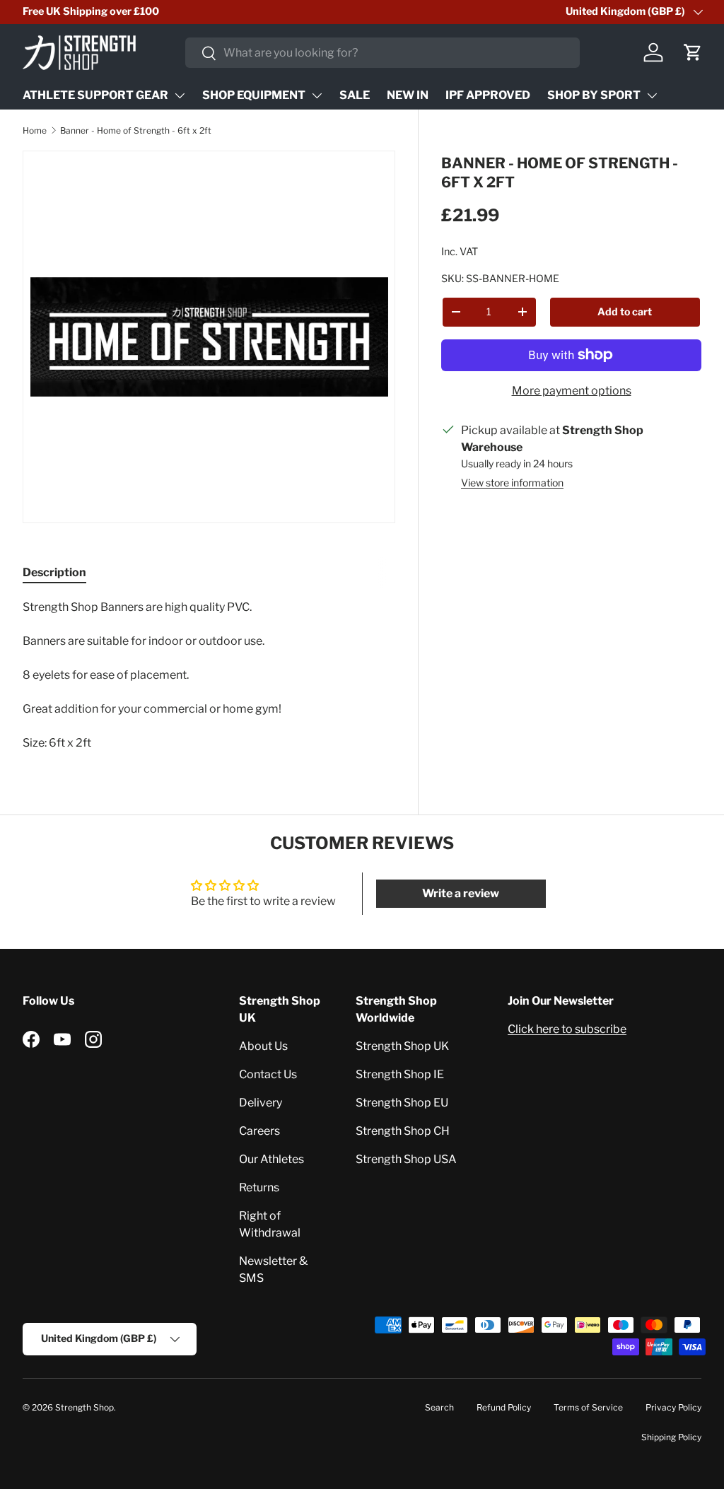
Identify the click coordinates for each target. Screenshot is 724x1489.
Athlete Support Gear (95, 95)
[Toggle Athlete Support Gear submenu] (179, 95)
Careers (259, 1131)
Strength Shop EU (402, 1102)
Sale (354, 95)
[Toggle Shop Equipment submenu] (316, 95)
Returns (259, 1187)
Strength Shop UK (402, 1046)
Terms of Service (588, 1407)
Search (439, 1407)
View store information (512, 483)
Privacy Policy (673, 1407)
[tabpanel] (209, 675)
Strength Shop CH (403, 1131)
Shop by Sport (594, 95)
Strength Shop (84, 1407)
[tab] (54, 572)
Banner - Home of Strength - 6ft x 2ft (135, 130)
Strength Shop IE (400, 1074)
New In (407, 95)
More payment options (571, 390)
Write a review (460, 893)
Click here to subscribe (567, 1029)
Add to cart (624, 311)
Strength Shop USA (406, 1159)
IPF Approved (487, 95)
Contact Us (268, 1074)
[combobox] (382, 52)
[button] (692, 52)
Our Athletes (271, 1159)
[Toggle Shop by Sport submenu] (651, 95)
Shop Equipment (253, 95)
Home (35, 130)
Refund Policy (504, 1407)
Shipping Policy (671, 1437)
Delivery (260, 1102)
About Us (263, 1046)
